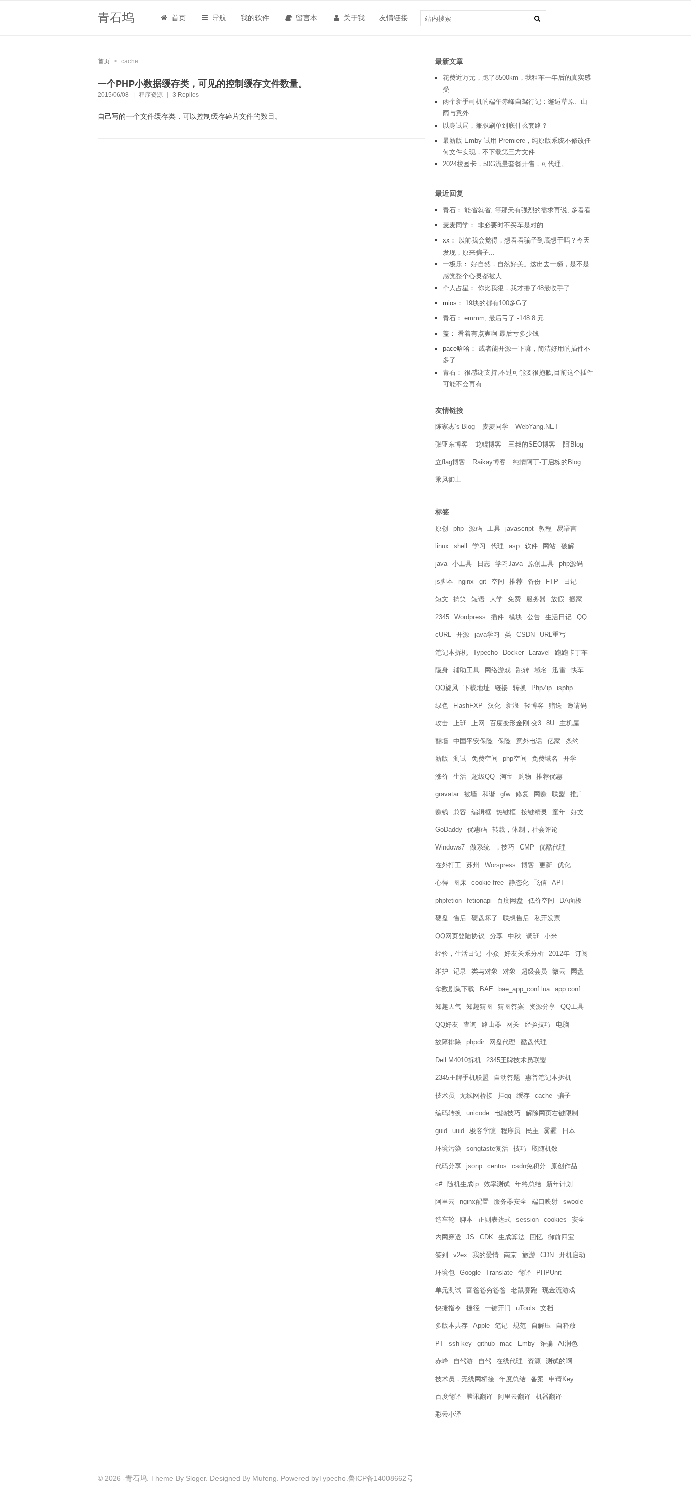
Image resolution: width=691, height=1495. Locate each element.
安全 (578, 1219)
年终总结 (528, 1184)
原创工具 (541, 564)
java (441, 564)
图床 (459, 882)
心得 (441, 882)
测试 (459, 758)
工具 (493, 528)
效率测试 (497, 1184)
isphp (565, 688)
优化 (564, 865)
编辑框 (481, 812)
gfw (505, 794)
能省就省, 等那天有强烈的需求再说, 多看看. (528, 210)
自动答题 (507, 1077)
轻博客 (534, 705)
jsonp (474, 1166)
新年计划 (559, 1184)
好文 (577, 812)
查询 (470, 1024)
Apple (481, 1325)
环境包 (445, 1272)
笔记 (501, 1325)
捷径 (473, 1308)
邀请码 (577, 705)
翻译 (524, 1272)
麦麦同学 (456, 225)
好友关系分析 (524, 953)
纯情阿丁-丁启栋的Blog (547, 462)
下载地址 (476, 688)
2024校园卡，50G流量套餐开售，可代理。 (505, 164)
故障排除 (448, 1042)
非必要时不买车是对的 (510, 225)
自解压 (541, 1325)
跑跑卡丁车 (571, 652)
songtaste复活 (487, 1148)
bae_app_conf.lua (524, 989)
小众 (492, 953)
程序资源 (151, 94)
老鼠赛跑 (524, 1290)
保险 (504, 741)
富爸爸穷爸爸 (486, 1290)
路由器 (491, 1024)
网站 (549, 546)
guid (441, 1131)
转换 (519, 688)
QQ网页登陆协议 (460, 936)
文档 (546, 1308)
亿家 (553, 741)
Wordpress (470, 617)
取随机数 (545, 1148)
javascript (519, 528)
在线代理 (509, 1361)
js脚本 (444, 581)
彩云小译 (448, 1414)
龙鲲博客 (488, 444)
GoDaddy (448, 829)
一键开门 (498, 1308)
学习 (479, 546)
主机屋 (569, 723)
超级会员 (534, 971)
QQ (582, 617)
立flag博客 (450, 462)
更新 (545, 865)
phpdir (475, 1042)
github (486, 1343)
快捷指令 (448, 1308)
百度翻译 (448, 1396)
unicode (477, 1113)
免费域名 (545, 758)
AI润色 (568, 1343)
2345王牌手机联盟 (462, 1077)
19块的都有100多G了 (496, 303)
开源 (462, 634)
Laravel (539, 652)
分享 (496, 936)
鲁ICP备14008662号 (380, 1478)
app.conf (567, 989)
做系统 (480, 847)
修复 (522, 794)
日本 (568, 1131)
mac (506, 1343)
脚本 (466, 1219)
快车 (577, 670)
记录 (459, 971)
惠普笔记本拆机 (548, 1077)
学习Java (509, 564)
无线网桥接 (476, 1095)
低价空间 (541, 900)
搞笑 (459, 599)
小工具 (462, 564)
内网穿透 (448, 1237)
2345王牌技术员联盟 (516, 1060)
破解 (567, 546)
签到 (441, 1255)
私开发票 (547, 918)
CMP (527, 847)
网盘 (577, 971)
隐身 (441, 670)
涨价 (441, 776)
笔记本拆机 (451, 652)
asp (514, 546)
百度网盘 (510, 900)
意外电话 (529, 741)
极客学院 (482, 1131)
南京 (510, 1255)
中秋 (514, 936)
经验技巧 (538, 1024)
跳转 (522, 670)
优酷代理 (552, 847)
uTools (525, 1308)
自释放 (566, 1325)
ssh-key (460, 1343)
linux (442, 546)
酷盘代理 (534, 1042)
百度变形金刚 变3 (515, 723)
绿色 (441, 705)
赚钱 (441, 812)
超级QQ (483, 776)
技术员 (445, 1095)
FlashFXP (468, 705)
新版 (441, 758)
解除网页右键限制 (552, 1113)
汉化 (494, 705)
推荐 (516, 581)
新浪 (512, 705)
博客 (527, 865)
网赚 (540, 794)
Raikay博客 (489, 462)
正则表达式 (494, 1219)
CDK (486, 1237)
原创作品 (564, 1166)
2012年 (559, 953)
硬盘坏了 (484, 918)
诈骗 (546, 1343)
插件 (497, 617)
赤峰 (441, 1361)
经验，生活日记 (458, 953)
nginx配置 (474, 1201)
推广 (576, 794)
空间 (497, 581)
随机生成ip (463, 1184)
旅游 (528, 1255)
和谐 (488, 794)
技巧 (520, 1148)
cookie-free (487, 882)
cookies (555, 1219)
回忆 (536, 1237)
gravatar (447, 794)
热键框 (506, 812)
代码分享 (448, 1166)
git (482, 581)
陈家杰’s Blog (455, 426)
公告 (533, 617)
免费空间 (484, 758)
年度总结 (512, 1379)
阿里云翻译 (514, 1396)
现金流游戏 (558, 1290)
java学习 (487, 634)
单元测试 (448, 1290)
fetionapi (479, 900)
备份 (534, 581)
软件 (531, 546)
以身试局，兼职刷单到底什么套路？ (495, 125)
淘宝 (506, 776)
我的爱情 (485, 1255)
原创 (441, 528)
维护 (441, 971)
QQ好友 (446, 1024)
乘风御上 (448, 479)
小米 (550, 936)
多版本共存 (451, 1325)
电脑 (562, 1024)
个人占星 (456, 288)
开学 (569, 758)
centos (497, 1166)
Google (470, 1272)
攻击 (441, 723)
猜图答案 (511, 1007)
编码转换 (448, 1113)
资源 (534, 1361)
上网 (478, 723)
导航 (218, 18)
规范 (519, 1325)
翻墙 (441, 741)
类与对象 (484, 971)
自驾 (484, 1361)
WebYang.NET (536, 426)
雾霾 (550, 1131)
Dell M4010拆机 (458, 1060)
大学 (496, 599)
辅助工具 (466, 670)
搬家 (575, 599)
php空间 (515, 758)
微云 (559, 971)
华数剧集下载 (454, 989)
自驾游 (463, 1361)
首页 (177, 18)
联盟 (558, 794)
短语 (478, 599)
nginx (466, 581)
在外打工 (448, 865)
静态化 (519, 882)
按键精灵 (534, 812)
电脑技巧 (507, 1113)
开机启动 (572, 1255)
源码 (475, 528)
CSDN (525, 634)
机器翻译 (549, 1396)
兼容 (459, 812)
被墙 (470, 794)
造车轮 (445, 1219)
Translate (499, 1272)
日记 (570, 581)
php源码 (571, 564)
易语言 (567, 528)
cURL (443, 634)
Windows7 (450, 847)
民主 (532, 1131)
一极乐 (452, 264)
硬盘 (441, 918)
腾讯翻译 (479, 1396)
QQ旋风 (446, 688)
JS (470, 1237)
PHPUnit (549, 1272)
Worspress (500, 865)
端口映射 (545, 1201)
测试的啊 (559, 1361)
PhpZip (541, 688)
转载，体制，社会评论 (525, 829)
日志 (483, 564)
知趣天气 (448, 1007)
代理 (497, 546)
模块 (515, 617)
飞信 (540, 882)
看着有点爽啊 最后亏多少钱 (498, 333)
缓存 (523, 1095)
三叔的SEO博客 (531, 444)
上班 (459, 723)
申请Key (561, 1379)
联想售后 (516, 918)
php (458, 528)
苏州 (473, 865)
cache (543, 1095)
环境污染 (448, 1148)
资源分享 (542, 1007)
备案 (537, 1379)
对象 (509, 971)
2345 (442, 617)
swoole (573, 1201)
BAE (486, 989)
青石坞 (116, 17)
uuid (458, 1131)
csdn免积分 (529, 1166)
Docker (513, 652)
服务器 (536, 599)
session (527, 1219)
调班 (532, 936)
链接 (501, 688)
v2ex (460, 1255)
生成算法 (511, 1237)
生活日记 (558, 617)
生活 (459, 776)
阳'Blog (573, 444)
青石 (449, 210)
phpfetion (448, 900)
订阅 (581, 953)
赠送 (555, 705)
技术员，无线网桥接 (464, 1379)
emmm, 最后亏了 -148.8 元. (505, 318)
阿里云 (445, 1201)
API (557, 882)
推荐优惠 (549, 776)
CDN (547, 1255)
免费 (514, 599)
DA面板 (570, 900)
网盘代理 (502, 1042)
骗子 (564, 1095)
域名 (540, 670)
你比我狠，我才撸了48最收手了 (524, 288)
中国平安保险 (473, 741)
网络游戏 (498, 670)
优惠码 (477, 829)
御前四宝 (561, 1237)
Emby (526, 1343)
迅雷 (559, 670)
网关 (513, 1024)
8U (550, 723)
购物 (524, 776)
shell (460, 546)
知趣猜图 (479, 1007)
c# (438, 1184)
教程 (545, 528)
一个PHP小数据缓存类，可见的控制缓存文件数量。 (203, 83)
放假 (557, 599)
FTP (552, 581)
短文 (441, 599)
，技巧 (504, 847)
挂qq (504, 1095)
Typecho (485, 652)
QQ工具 (572, 1007)
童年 (559, 812)
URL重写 (553, 634)
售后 (459, 918)
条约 (572, 741)
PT (439, 1343)
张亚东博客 (451, 444)
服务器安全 (510, 1201)
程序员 (511, 1131)
